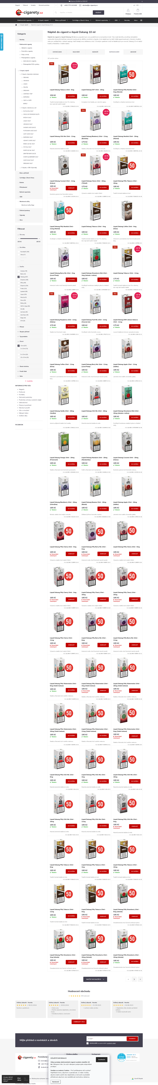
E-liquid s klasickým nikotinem (30, 74)
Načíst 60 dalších (93, 979)
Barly (22, 274)
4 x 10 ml (23, 351)
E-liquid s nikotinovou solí (29, 108)
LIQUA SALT (27, 121)
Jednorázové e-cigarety (29, 61)
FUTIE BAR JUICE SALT (30, 131)
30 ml (22, 360)
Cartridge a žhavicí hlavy (27, 178)
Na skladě (24, 252)
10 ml (23, 346)
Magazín (17, 5)
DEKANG (26, 77)
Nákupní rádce (23, 413)
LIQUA (25, 84)
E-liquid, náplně (24, 70)
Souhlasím (101, 1060)
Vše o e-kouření (24, 410)
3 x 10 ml (24, 348)
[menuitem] (25, 20)
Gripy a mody (25, 54)
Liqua (23, 294)
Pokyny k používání (25, 405)
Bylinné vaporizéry (25, 192)
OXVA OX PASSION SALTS (31, 114)
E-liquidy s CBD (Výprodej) (29, 167)
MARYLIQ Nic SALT (29, 150)
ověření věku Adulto (29, 1084)
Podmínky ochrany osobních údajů (30, 400)
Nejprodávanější (114, 52)
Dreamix (24, 280)
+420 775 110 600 (46, 1064)
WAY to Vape (25, 306)
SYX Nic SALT (27, 147)
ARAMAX (26, 81)
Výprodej (22, 215)
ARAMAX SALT (27, 124)
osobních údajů (111, 1043)
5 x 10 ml (24, 354)
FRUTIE (25, 87)
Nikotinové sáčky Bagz (27, 205)
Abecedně (133, 52)
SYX (22, 321)
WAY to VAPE (27, 100)
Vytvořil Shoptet (138, 1078)
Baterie (22, 182)
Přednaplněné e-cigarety (28, 58)
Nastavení (55, 1082)
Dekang (24, 277)
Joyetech (23, 291)
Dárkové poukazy (25, 210)
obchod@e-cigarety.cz (47, 1061)
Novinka (23, 257)
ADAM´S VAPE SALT (29, 140)
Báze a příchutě (24, 173)
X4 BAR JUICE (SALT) (29, 127)
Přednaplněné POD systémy (31, 64)
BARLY (25, 103)
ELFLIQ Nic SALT (28, 111)
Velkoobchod (23, 403)
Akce (21, 220)
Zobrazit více (79, 1022)
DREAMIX (26, 90)
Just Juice (23, 312)
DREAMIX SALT (28, 163)
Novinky (22, 39)
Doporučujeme (57, 52)
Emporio (24, 285)
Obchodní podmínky (44, 5)
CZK (137, 5)
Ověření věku (23, 416)
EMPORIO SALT (28, 137)
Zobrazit (71, 188)
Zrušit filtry (30, 381)
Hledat (98, 13)
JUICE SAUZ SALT (28, 160)
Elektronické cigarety (26, 44)
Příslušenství (23, 187)
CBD (21, 197)
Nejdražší (95, 52)
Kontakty (33, 5)
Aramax (23, 271)
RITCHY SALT (27, 117)
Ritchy (23, 303)
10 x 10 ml (24, 357)
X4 (22, 309)
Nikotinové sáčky (25, 201)
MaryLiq (23, 297)
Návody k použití (24, 408)
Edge (22, 318)
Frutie (23, 288)
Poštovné (25, 5)
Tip (21, 260)
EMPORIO (26, 97)
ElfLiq (23, 283)
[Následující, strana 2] (134, 979)
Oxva (22, 300)
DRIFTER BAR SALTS (29, 153)
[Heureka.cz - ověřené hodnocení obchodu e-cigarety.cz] (128, 1057)
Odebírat (132, 1039)
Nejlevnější (76, 52)
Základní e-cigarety (26, 48)
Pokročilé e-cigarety (27, 51)
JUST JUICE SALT (28, 134)
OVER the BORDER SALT (30, 157)
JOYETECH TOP (27, 94)
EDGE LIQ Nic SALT (29, 144)
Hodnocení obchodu (79, 991)
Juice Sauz (24, 315)
